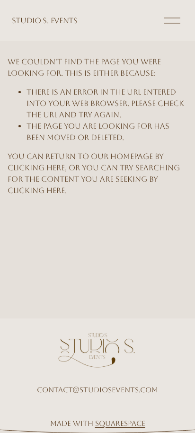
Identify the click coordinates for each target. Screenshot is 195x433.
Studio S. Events (45, 20)
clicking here (36, 167)
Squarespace (120, 423)
